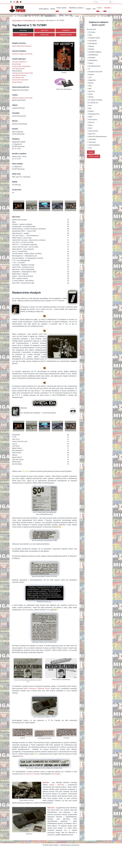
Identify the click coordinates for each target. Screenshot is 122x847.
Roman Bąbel (16, 64)
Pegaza (51, 785)
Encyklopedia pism (29, 20)
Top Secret (40, 20)
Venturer (46, 782)
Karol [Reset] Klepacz (19, 75)
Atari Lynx (51, 808)
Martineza (61, 785)
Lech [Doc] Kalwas (18, 68)
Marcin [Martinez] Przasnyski (21, 46)
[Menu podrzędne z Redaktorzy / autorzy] (69, 11)
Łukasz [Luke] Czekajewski (21, 66)
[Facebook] (10, 1)
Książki (88, 9)
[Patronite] (14, 1)
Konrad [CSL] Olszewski (20, 80)
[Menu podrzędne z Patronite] (104, 11)
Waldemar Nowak (44, 688)
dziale (68, 690)
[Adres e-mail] (20, 1)
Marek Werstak (17, 82)
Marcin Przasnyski (29, 688)
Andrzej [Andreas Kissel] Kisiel (22, 73)
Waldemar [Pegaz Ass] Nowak (22, 54)
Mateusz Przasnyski (33, 774)
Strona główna (44, 9)
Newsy (52, 9)
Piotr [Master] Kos (18, 77)
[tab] (23, 30)
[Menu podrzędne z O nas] (97, 11)
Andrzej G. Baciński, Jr (19, 62)
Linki (94, 9)
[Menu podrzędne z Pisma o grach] (57, 11)
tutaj (21, 756)
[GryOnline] (17, 1)
